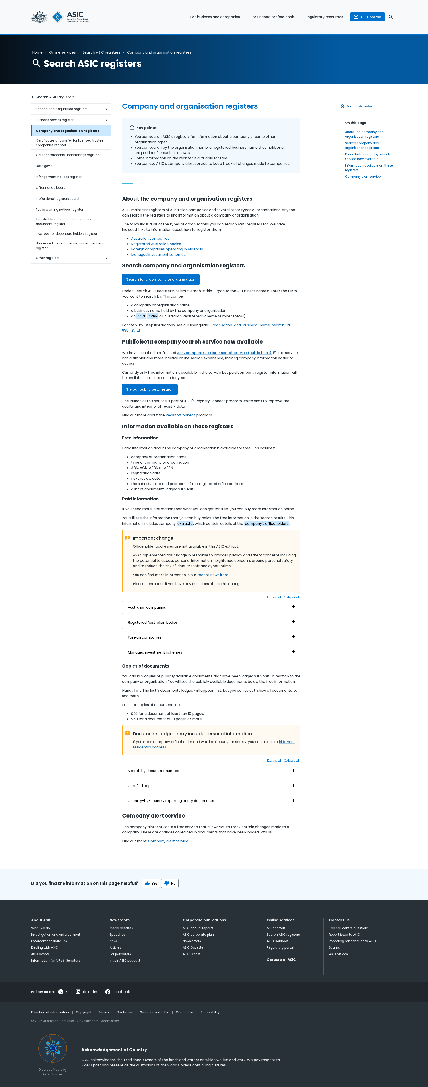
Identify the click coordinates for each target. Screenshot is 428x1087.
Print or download (361, 106)
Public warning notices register (59, 209)
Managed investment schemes (158, 254)
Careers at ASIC (281, 959)
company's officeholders (266, 523)
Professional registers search (58, 198)
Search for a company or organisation (160, 279)
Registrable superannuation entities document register (63, 221)
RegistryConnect (180, 415)
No (173, 883)
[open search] (391, 17)
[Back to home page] (71, 17)
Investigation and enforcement (55, 934)
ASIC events (40, 954)
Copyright (83, 1012)
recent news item (212, 574)
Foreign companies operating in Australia (167, 249)
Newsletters (192, 941)
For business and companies (215, 16)
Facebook (121, 991)
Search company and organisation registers (362, 145)
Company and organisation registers (67, 131)
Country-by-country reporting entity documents (171, 800)
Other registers (47, 258)
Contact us (339, 920)
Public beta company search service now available (367, 156)
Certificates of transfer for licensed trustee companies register (69, 142)
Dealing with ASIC (44, 947)
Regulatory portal (280, 947)
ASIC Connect (277, 941)
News (114, 941)
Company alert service (363, 176)
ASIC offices (338, 954)
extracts (184, 523)
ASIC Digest (191, 954)
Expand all (274, 597)
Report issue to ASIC (344, 934)
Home (37, 52)
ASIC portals (276, 928)
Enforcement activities (49, 941)
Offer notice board (50, 187)
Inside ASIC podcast (125, 960)
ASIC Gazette (193, 947)
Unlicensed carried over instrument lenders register (69, 245)
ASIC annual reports (198, 928)
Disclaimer (125, 1012)
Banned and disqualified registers (61, 109)
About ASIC (41, 920)
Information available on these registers (369, 167)
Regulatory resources (324, 16)
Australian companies (150, 238)
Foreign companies (144, 637)
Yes (154, 883)
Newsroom (120, 920)
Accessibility (210, 1012)
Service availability (154, 1012)
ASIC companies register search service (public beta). (224, 352)
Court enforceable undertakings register (67, 155)
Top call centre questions (349, 928)
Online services (62, 52)
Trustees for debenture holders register (66, 233)
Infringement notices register (59, 177)
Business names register (55, 120)
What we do (40, 928)
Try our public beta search (150, 389)
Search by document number (154, 770)
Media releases (121, 928)
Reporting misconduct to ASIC (352, 941)
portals (371, 17)
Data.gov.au (45, 166)
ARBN (153, 316)
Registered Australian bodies (156, 243)
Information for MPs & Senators (55, 960)
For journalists (120, 954)
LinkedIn (90, 991)
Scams (334, 947)
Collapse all (291, 597)
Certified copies (141, 785)
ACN (141, 316)
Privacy (104, 1012)
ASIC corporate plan (198, 934)
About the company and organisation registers (364, 134)
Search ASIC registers (101, 52)
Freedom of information (50, 1012)
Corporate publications (204, 920)
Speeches (117, 934)
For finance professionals (273, 16)
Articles (115, 947)
